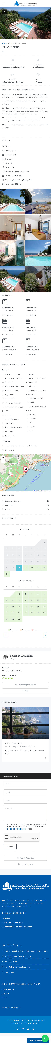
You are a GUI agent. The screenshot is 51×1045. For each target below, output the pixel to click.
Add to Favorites (27, 858)
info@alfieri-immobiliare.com (17, 967)
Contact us (9, 972)
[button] (25, 469)
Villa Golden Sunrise (14, 744)
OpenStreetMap (42, 490)
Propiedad (7, 918)
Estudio (6, 994)
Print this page (26, 864)
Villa (5, 998)
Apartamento (8, 990)
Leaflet (36, 490)
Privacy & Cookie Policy (11, 1008)
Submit (10, 847)
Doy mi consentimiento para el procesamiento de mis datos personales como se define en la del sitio (26, 826)
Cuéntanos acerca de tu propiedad (17, 927)
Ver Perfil (25, 691)
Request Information (38, 1041)
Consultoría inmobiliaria (13, 923)
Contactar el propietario (25, 685)
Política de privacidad (15, 829)
